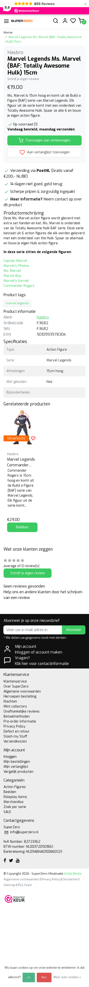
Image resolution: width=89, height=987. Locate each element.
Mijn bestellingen (17, 761)
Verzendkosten (15, 741)
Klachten (10, 701)
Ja (28, 977)
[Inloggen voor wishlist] (33, 438)
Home (8, 32)
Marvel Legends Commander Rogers (21, 462)
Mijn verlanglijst (16, 766)
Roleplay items (15, 797)
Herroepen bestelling (20, 696)
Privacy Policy (14, 726)
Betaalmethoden (17, 716)
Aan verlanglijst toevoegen (48, 152)
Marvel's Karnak (16, 281)
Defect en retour (17, 731)
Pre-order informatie (20, 721)
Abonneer (73, 630)
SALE (7, 812)
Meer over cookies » (67, 977)
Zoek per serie (15, 807)
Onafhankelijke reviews (22, 711)
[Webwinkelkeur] (15, 898)
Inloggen (10, 756)
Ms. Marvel (12, 271)
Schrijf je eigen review (23, 79)
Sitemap (10, 885)
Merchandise (13, 802)
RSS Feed (25, 885)
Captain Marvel (15, 261)
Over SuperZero (16, 686)
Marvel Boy (12, 276)
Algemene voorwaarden (22, 691)
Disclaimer (70, 879)
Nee (44, 977)
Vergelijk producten (18, 771)
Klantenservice (15, 681)
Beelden (10, 792)
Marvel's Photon (16, 266)
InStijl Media (72, 874)
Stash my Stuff (15, 736)
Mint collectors (15, 706)
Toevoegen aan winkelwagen (47, 140)
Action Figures (15, 787)
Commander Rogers (19, 286)
